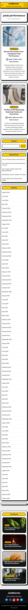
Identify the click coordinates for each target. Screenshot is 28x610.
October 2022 (6, 335)
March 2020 (5, 443)
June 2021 (5, 391)
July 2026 (5, 196)
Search (14, 141)
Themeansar (13, 608)
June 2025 (5, 232)
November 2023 (6, 284)
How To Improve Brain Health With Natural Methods (14, 562)
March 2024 (5, 268)
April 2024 (5, 264)
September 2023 (7, 291)
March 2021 (5, 403)
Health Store (14, 48)
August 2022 (6, 343)
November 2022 (6, 331)
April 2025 (5, 240)
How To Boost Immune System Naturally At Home (13, 545)
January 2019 (6, 498)
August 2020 (6, 423)
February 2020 (6, 446)
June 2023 (5, 303)
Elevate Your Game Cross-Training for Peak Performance (14, 53)
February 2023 (6, 319)
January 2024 (6, 276)
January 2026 (6, 208)
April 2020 (5, 439)
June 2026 (5, 200)
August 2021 (5, 383)
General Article (9, 576)
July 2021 (5, 387)
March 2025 (5, 244)
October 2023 (6, 288)
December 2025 (6, 212)
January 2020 (6, 450)
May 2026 (5, 204)
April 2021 (5, 399)
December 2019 (6, 454)
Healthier (7, 542)
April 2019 (5, 486)
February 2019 (6, 494)
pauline (11, 59)
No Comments (15, 61)
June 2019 (5, 478)
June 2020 (5, 431)
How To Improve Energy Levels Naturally (13, 159)
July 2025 (5, 228)
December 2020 (6, 407)
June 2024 (5, 260)
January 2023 (6, 323)
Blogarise (22, 605)
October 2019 (6, 462)
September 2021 (6, 379)
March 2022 (5, 363)
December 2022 (6, 327)
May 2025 (5, 236)
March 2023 (5, 315)
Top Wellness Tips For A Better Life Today (14, 174)
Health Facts (14, 107)
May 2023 (5, 307)
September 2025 (7, 220)
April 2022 (5, 359)
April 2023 (5, 311)
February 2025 (6, 248)
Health (7, 525)
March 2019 (5, 490)
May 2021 (5, 395)
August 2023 (6, 295)
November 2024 (6, 256)
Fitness (7, 559)
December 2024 (6, 252)
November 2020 (6, 411)
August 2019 (5, 470)
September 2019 (6, 466)
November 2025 (6, 216)
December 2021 (6, 367)
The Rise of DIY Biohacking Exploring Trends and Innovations (14, 112)
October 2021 (6, 375)
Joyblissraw (13, 3)
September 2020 (7, 419)
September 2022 (7, 339)
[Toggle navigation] (2, 5)
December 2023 (6, 280)
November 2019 (6, 458)
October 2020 (6, 415)
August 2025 (6, 224)
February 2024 (6, 272)
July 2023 (5, 299)
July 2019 (5, 474)
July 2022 (5, 347)
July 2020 (5, 427)
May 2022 (5, 355)
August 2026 (6, 192)
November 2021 (6, 371)
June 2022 (5, 351)
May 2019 (5, 482)
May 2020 (5, 435)
